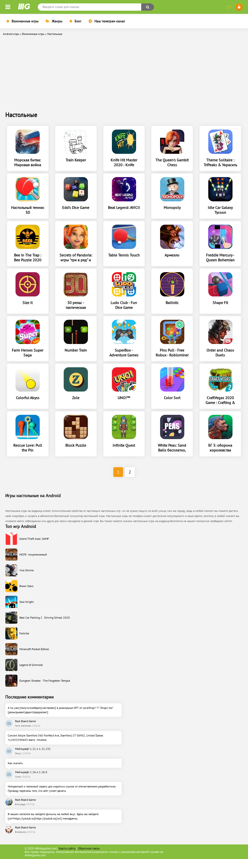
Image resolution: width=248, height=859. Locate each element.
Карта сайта (67, 848)
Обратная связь (89, 848)
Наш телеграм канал (109, 21)
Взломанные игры (25, 21)
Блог (78, 21)
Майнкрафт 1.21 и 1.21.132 (33, 749)
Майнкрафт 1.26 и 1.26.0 (31, 772)
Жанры (57, 21)
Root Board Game (25, 721)
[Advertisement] (124, 74)
